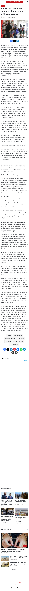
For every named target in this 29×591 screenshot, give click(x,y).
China (9, 335)
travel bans (15, 344)
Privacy (25, 582)
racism (9, 341)
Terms (14, 584)
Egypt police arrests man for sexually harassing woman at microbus (13, 550)
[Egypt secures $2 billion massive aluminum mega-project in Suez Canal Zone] (21, 512)
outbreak (21, 338)
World (3, 6)
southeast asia (18, 341)
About (3, 582)
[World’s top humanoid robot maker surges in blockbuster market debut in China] (7, 511)
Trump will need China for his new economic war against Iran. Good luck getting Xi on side (7, 502)
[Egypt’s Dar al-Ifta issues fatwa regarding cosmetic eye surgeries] (5, 564)
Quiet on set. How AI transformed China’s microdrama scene (20, 502)
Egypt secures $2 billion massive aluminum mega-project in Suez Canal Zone (21, 519)
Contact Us (13, 582)
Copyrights (19, 582)
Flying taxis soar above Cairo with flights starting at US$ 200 (18, 557)
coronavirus (18, 335)
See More (14, 569)
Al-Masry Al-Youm (17, 580)
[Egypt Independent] (14, 2)
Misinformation (10, 338)
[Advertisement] (14, 424)
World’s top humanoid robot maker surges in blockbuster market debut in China (7, 518)
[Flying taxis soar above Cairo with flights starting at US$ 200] (5, 558)
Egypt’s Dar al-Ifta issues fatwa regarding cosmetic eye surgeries (18, 563)
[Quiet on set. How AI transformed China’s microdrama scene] (21, 495)
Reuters (4, 17)
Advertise (8, 582)
